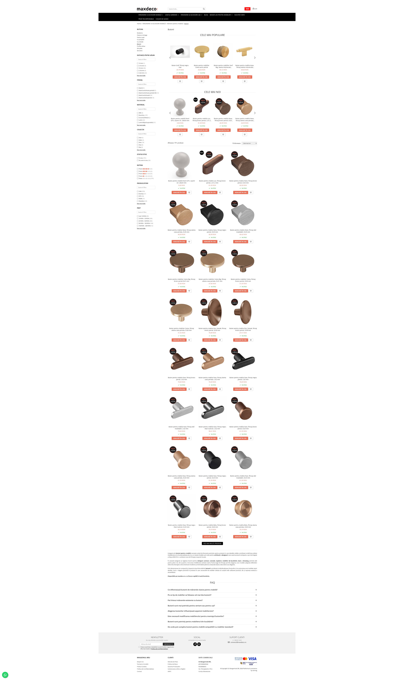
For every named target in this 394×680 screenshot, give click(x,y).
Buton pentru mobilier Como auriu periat (201, 66)
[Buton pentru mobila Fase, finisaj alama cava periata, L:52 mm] (212, 361)
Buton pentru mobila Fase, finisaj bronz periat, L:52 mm (181, 378)
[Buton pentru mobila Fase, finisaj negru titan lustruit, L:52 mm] (212, 410)
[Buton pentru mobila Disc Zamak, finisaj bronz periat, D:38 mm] (243, 312)
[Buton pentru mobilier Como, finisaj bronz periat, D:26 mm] (243, 262)
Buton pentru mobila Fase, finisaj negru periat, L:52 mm (243, 378)
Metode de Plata (173, 662)
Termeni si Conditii (142, 664)
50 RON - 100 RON (144, 223)
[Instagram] (199, 644)
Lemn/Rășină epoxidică (146, 122)
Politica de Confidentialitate (159, 649)
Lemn (140, 120)
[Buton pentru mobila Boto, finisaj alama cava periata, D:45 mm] (243, 508)
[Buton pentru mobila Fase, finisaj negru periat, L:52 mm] (243, 361)
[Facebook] (195, 644)
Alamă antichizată (144, 95)
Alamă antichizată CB (145, 98)
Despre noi (140, 662)
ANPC (169, 671)
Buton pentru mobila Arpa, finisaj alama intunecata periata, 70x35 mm (244, 66)
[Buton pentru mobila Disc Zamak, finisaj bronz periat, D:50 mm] (212, 312)
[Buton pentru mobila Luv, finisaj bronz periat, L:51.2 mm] (201, 107)
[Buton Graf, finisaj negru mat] (180, 52)
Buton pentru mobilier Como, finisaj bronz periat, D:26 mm (243, 280)
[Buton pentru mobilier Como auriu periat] (201, 51)
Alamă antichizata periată (146, 90)
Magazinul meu (143, 657)
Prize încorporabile (146, 19)
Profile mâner (141, 46)
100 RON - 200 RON (145, 226)
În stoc (141, 158)
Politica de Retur (173, 664)
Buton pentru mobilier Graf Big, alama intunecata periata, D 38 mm (223, 66)
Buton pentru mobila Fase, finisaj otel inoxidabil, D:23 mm (243, 477)
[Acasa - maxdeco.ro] (147, 9)
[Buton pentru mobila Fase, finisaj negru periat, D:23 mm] (212, 459)
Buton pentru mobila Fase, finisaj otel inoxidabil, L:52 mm (181, 428)
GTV (140, 196)
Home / (139, 24)
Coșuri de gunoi (162, 19)
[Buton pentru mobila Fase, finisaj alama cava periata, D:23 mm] (181, 459)
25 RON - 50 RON (144, 221)
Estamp (141, 194)
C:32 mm (141, 73)
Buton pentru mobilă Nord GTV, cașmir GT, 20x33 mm (180, 119)
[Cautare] (204, 9)
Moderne (140, 33)
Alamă (141, 88)
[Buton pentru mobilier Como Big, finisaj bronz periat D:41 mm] (181, 262)
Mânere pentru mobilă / (175, 24)
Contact (139, 671)
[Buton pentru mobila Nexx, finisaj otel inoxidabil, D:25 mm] (243, 213)
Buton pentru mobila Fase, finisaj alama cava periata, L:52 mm (212, 378)
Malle (140, 198)
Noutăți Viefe (239, 15)
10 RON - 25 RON (144, 218)
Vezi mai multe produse (212, 543)
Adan (140, 140)
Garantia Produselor (174, 666)
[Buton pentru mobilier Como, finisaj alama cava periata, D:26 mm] (181, 312)
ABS (140, 113)
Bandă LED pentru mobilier (220, 15)
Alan (140, 142)
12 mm (141, 63)
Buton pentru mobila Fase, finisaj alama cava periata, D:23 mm (181, 477)
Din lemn (139, 51)
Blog (206, 15)
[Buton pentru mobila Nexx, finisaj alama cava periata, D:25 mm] (244, 107)
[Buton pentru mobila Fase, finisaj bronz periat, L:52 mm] (181, 361)
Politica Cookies (142, 666)
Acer (140, 137)
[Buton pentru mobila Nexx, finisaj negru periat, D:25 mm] (212, 213)
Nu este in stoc (143, 160)
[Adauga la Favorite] (180, 81)
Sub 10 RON (142, 216)
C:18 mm (141, 70)
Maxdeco (141, 201)
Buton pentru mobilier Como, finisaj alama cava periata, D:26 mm (181, 329)
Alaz (140, 145)
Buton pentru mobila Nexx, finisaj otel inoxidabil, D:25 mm (243, 231)
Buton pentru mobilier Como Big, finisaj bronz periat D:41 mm (181, 280)
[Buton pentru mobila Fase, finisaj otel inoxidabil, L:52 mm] (181, 410)
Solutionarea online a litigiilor (176, 669)
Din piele (139, 48)
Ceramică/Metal (143, 118)
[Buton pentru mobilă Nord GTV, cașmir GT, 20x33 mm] (180, 107)
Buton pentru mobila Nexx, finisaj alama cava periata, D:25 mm (244, 119)
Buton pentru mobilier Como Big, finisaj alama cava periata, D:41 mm (212, 280)
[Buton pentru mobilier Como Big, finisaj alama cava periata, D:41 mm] (212, 262)
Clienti (171, 657)
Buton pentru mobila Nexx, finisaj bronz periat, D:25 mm (223, 119)
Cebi (140, 191)
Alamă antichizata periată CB (147, 93)
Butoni (139, 44)
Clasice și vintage (142, 35)
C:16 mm (141, 66)
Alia (140, 147)
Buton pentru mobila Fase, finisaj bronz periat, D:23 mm (243, 428)
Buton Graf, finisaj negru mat (180, 66)
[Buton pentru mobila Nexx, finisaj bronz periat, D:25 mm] (223, 107)
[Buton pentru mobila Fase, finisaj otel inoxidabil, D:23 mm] (243, 459)
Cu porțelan (140, 39)
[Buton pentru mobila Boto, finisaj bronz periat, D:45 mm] (212, 508)
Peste (141, 169)
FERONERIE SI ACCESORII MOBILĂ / (155, 24)
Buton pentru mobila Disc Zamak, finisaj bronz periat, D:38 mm (243, 329)
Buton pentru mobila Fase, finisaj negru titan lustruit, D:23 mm (181, 526)
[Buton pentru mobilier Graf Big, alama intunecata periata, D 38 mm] (223, 52)
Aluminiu (141, 115)
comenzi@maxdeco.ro (238, 642)
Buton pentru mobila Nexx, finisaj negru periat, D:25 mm (212, 231)
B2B (247, 9)
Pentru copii (140, 37)
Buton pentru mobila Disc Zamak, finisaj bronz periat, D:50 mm (212, 329)
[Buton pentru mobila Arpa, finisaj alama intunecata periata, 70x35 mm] (244, 51)
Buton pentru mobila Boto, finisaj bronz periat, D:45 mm (212, 526)
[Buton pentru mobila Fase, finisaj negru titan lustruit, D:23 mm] (181, 508)
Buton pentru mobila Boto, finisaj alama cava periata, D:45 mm (243, 526)
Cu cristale (140, 42)
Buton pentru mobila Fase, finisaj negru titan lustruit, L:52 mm (212, 428)
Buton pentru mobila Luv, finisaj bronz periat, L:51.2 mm (202, 119)
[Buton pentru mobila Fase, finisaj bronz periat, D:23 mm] (243, 410)
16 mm (141, 68)
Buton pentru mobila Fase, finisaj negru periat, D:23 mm (212, 477)
